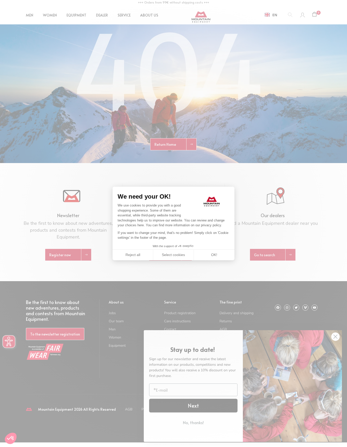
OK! (214, 255)
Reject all (132, 255)
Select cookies (173, 255)
